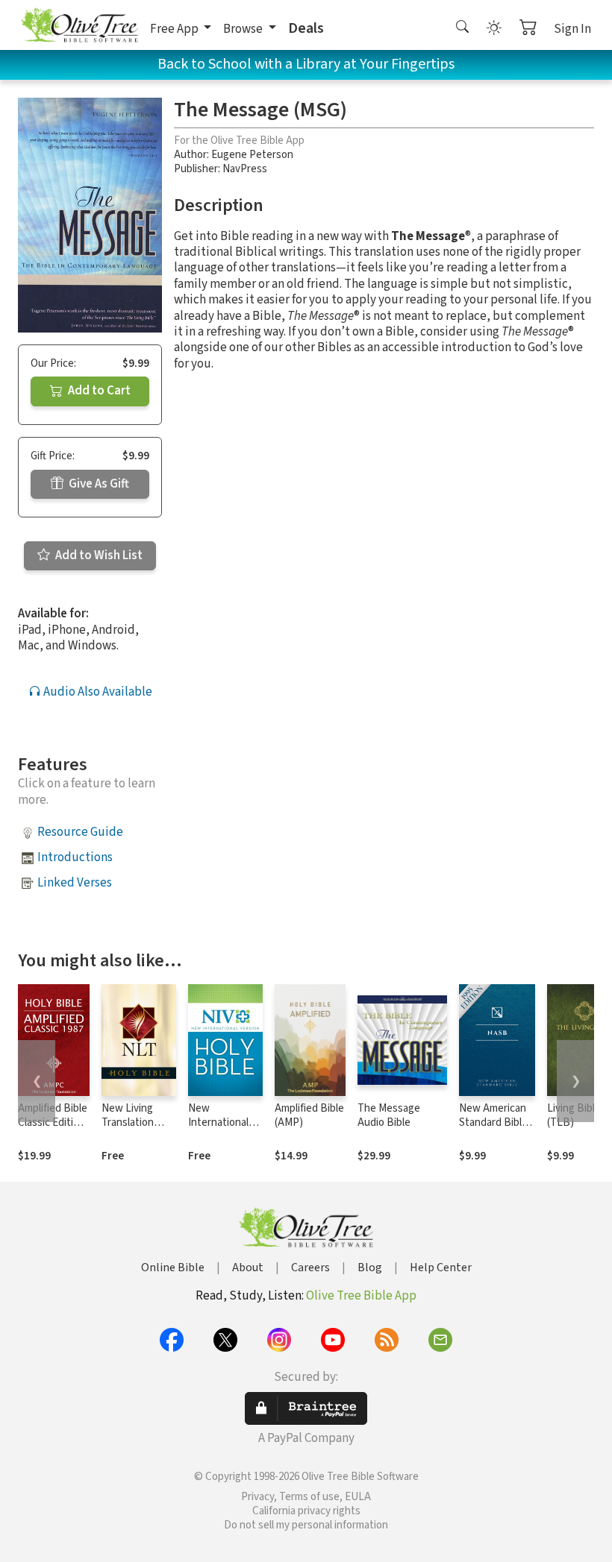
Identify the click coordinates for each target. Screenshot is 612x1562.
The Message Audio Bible (388, 1115)
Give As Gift (97, 484)
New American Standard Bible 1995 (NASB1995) (493, 1129)
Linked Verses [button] (74, 883)
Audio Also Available (96, 692)
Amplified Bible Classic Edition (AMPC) (52, 1122)
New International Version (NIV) (218, 1122)
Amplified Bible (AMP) (309, 1115)
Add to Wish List (98, 555)
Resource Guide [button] (80, 832)
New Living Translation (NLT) (128, 1122)
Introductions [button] (75, 857)
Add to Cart (98, 391)
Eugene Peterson (252, 155)
